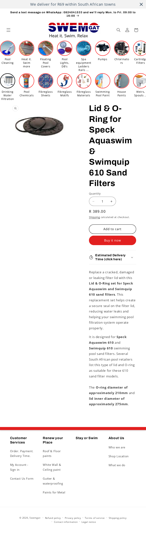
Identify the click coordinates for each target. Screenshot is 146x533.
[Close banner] (141, 4)
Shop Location (119, 456)
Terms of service (95, 518)
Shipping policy (118, 518)
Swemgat (34, 517)
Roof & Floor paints (52, 453)
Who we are (117, 447)
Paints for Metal (54, 492)
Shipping (94, 217)
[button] (8, 30)
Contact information (66, 522)
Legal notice (89, 522)
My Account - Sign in (19, 467)
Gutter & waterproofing (53, 481)
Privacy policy (73, 518)
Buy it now (112, 240)
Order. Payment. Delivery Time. (21, 453)
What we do (117, 465)
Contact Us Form (22, 478)
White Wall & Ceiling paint (52, 467)
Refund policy (53, 518)
